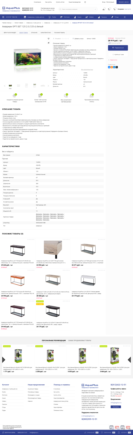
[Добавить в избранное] (48, 38)
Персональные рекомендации (54, 340)
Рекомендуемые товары (34, 398)
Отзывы (56, 404)
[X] (117, 67)
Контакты (116, 407)
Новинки (30, 401)
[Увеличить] (26, 58)
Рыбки (4, 392)
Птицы (4, 407)
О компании (37, 2)
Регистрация (110, 2)
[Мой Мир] (114, 67)
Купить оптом (60, 2)
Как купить (48, 2)
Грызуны (4, 404)
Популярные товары (33, 392)
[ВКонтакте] (109, 67)
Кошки (4, 398)
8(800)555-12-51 (22, 432)
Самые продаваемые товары (79, 340)
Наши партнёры (58, 407)
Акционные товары (33, 389)
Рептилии (4, 395)
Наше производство (75, 2)
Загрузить (39, 214)
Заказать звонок (124, 2)
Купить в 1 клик (119, 54)
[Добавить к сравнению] (48, 42)
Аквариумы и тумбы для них (9, 389)
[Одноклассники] (112, 67)
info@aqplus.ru (116, 403)
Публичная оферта (8, 428)
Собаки (4, 401)
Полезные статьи (58, 410)
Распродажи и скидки (34, 395)
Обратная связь (9, 432)
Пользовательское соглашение (12, 426)
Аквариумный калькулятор (61, 401)
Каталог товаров (12, 17)
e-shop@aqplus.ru (88, 416)
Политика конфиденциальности (12, 427)
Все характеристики (87, 69)
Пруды (4, 410)
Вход (103, 2)
